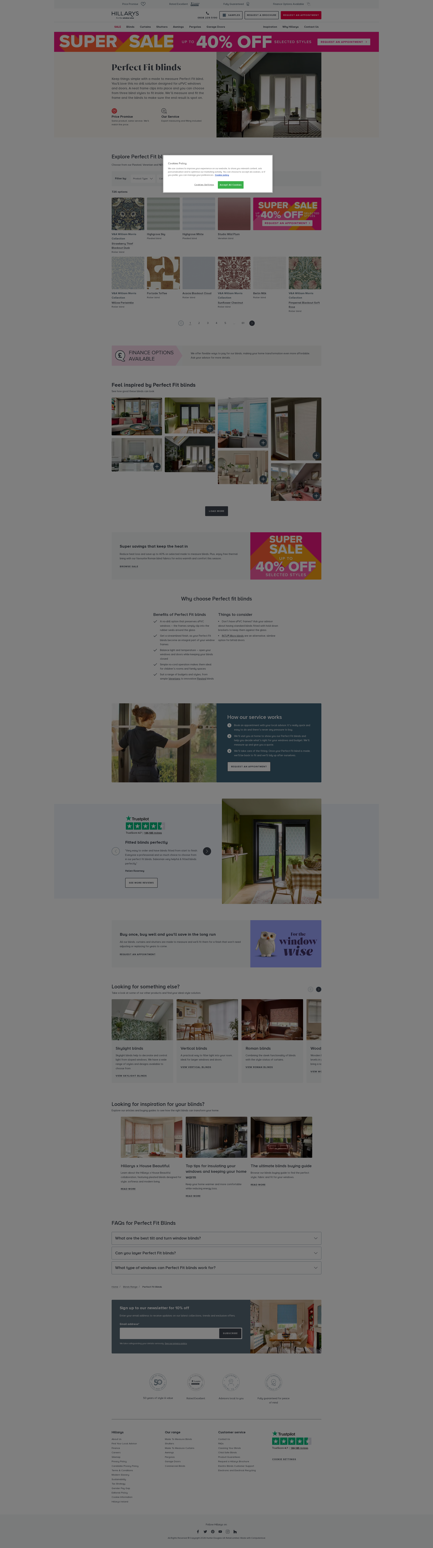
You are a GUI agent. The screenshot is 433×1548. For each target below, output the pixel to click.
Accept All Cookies (231, 185)
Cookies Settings (204, 184)
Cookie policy (222, 175)
